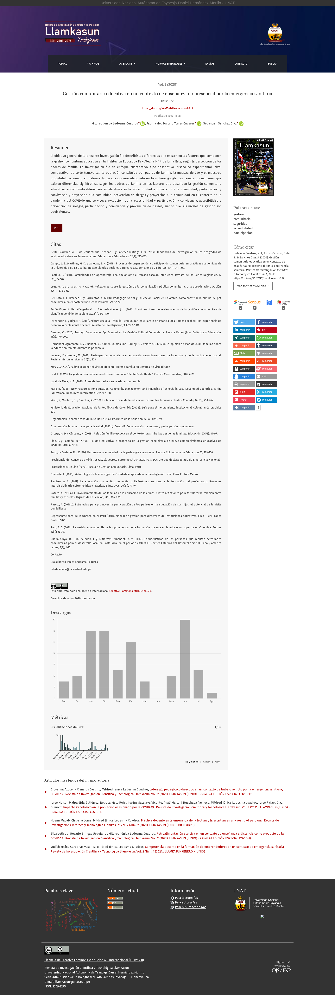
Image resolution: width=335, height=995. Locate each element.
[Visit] (262, 916)
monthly (206, 762)
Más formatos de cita (252, 286)
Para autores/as (186, 902)
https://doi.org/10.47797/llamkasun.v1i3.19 (167, 108)
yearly (217, 762)
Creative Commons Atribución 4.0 (130, 591)
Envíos (209, 63)
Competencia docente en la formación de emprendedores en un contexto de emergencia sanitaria (215, 847)
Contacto (241, 63)
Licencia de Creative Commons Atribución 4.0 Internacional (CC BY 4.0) (94, 960)
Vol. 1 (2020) (167, 84)
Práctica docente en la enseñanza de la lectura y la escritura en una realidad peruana (201, 820)
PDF (56, 228)
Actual (62, 63)
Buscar (272, 63)
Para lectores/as (186, 898)
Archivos (93, 63)
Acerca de (126, 63)
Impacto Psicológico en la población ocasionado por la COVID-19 (109, 807)
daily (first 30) (192, 762)
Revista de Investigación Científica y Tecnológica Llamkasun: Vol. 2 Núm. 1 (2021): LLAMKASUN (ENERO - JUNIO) (128, 851)
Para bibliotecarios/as (190, 907)
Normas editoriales (169, 63)
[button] (244, 322)
